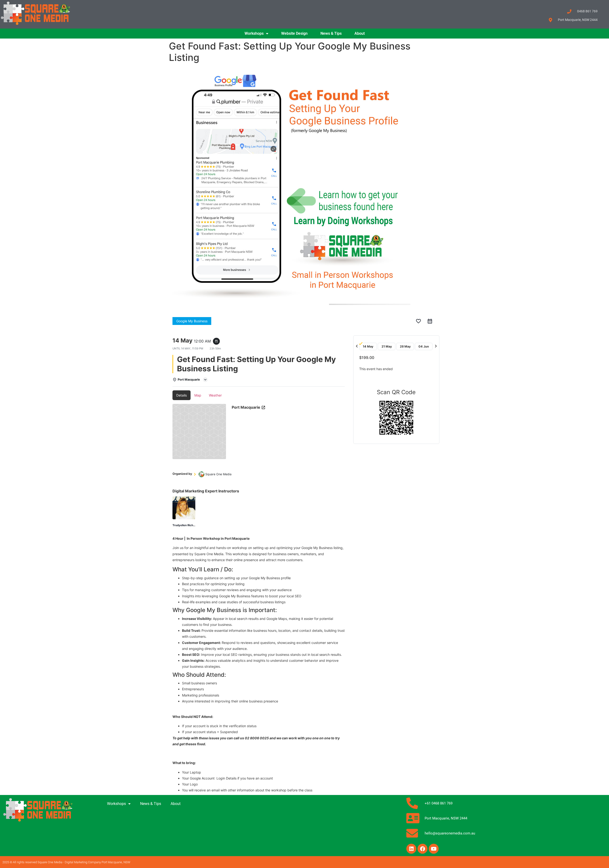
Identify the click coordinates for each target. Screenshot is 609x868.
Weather (215, 395)
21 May (387, 346)
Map (197, 395)
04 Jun (423, 346)
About (359, 33)
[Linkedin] (411, 849)
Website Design (294, 33)
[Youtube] (434, 849)
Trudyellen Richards (185, 525)
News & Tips (331, 33)
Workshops (254, 33)
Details (181, 395)
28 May (405, 346)
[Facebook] (422, 849)
